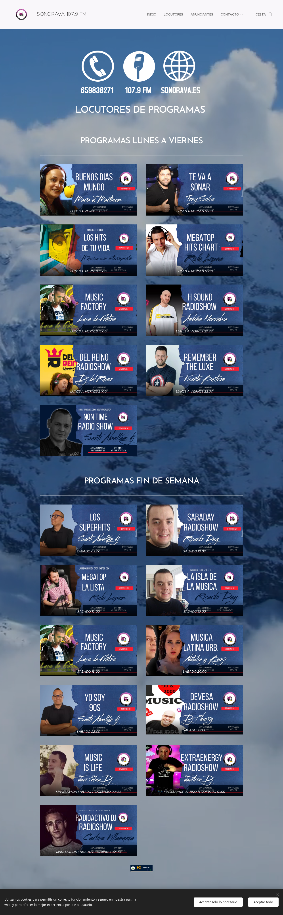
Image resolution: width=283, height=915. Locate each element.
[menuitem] (151, 14)
